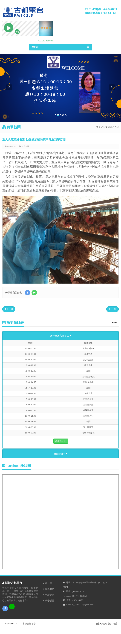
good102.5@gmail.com (83, 604)
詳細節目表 (60, 441)
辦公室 (48, 583)
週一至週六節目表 (60, 335)
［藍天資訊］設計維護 (106, 623)
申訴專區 (50, 595)
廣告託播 (50, 600)
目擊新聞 (107, 127)
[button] (9, 103)
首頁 (98, 127)
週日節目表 (60, 453)
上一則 (9, 309)
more (114, 322)
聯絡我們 (50, 589)
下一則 (113, 309)
